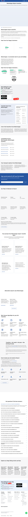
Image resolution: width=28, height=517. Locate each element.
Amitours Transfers (16, 497)
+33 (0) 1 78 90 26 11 (24, 505)
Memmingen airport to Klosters (4, 147)
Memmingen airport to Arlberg (4, 153)
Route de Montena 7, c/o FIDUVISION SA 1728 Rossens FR (24, 503)
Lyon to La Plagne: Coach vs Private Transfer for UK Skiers (24, 468)
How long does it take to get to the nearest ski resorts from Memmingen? (12, 423)
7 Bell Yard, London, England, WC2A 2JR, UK (24, 497)
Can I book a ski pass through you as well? (7, 439)
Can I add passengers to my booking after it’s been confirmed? (10, 435)
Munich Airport (12, 305)
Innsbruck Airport (3, 305)
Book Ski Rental (5, 382)
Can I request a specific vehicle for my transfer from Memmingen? (10, 451)
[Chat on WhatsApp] (26, 513)
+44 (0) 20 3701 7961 (24, 499)
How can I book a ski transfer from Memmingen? (8, 408)
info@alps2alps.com (24, 493)
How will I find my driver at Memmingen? (7, 447)
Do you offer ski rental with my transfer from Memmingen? (9, 437)
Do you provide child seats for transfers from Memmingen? (10, 421)
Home (1, 27)
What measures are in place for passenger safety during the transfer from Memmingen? (12, 443)
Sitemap (11, 515)
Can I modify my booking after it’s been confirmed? (8, 433)
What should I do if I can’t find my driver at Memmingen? (9, 449)
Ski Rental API (9, 501)
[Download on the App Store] (19, 484)
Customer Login (10, 497)
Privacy (8, 515)
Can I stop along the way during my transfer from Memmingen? (10, 427)
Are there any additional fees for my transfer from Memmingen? (10, 431)
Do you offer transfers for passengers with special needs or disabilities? (12, 453)
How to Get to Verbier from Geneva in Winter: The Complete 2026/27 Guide (17, 468)
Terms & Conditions (3, 515)
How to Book (9, 493)
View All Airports (14, 308)
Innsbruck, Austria (4, 299)
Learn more (3, 254)
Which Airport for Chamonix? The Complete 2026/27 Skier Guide (10, 468)
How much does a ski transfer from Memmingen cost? (9, 429)
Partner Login (16, 496)
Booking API (9, 500)
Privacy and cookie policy (4, 179)
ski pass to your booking (14, 346)
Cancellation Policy (10, 496)
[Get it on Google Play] (19, 486)
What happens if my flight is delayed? (6, 425)
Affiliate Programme (17, 493)
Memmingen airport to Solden (4, 151)
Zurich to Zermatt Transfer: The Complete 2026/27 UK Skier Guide (4, 468)
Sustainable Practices (4, 498)
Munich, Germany (12, 299)
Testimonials (2, 499)
